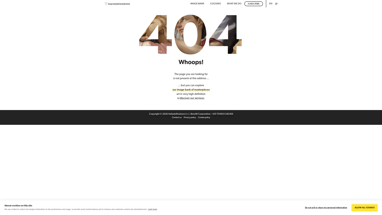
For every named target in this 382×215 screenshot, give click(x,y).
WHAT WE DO (234, 4)
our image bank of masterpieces (191, 90)
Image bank (197, 4)
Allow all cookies (365, 208)
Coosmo (215, 4)
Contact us (177, 117)
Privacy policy (190, 117)
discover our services (192, 98)
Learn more (152, 209)
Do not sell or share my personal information (326, 208)
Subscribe (254, 4)
